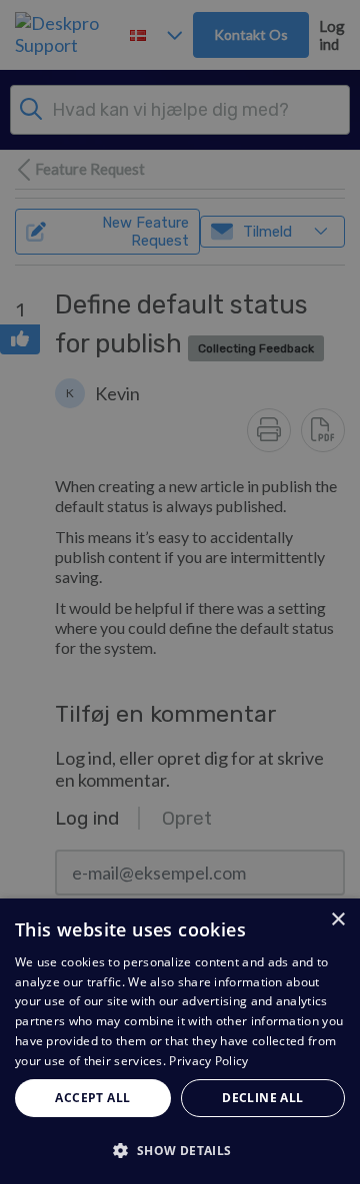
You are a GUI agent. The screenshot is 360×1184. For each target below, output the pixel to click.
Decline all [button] (262, 1097)
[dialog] (180, 1041)
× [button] (337, 919)
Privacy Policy (208, 1060)
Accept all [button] (92, 1097)
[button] (180, 1149)
